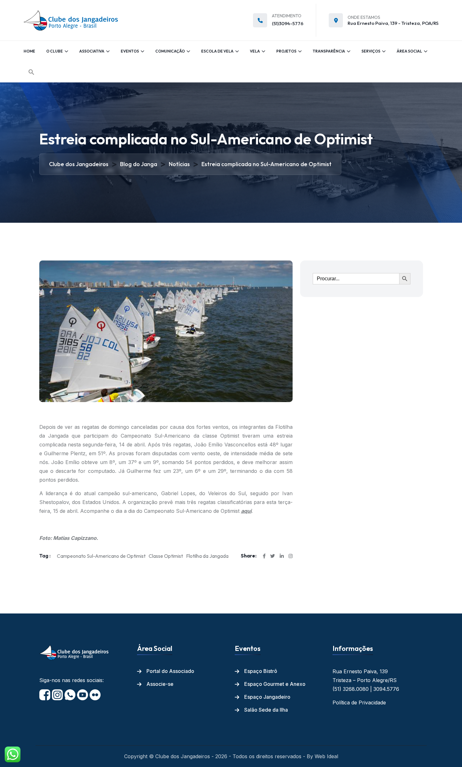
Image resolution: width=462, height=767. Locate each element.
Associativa (91, 51)
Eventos (130, 51)
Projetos (286, 51)
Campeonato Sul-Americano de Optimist (101, 556)
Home (29, 51)
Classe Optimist (166, 556)
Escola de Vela (217, 51)
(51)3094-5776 (287, 23)
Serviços (370, 51)
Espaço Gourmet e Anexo (274, 684)
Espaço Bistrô (260, 671)
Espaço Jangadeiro (267, 697)
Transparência (329, 51)
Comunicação (170, 51)
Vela (255, 51)
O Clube (54, 51)
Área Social (409, 51)
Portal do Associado (170, 671)
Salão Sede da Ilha (266, 710)
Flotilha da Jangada (207, 556)
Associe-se (159, 684)
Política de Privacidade (359, 702)
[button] (31, 72)
